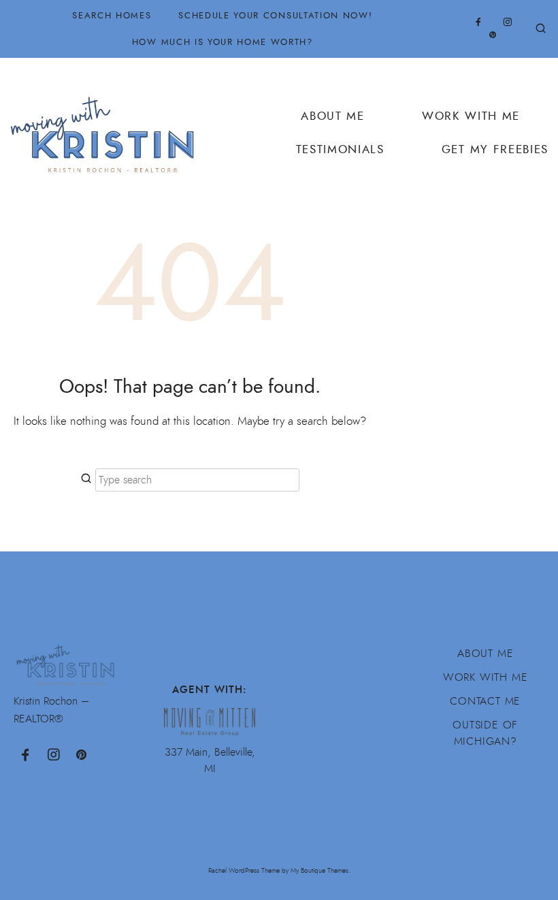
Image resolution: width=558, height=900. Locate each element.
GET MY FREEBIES (495, 149)
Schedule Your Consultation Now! (275, 15)
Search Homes (111, 15)
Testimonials (340, 149)
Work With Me (471, 116)
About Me (332, 116)
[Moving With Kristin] (107, 127)
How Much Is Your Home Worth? (222, 41)
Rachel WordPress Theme (244, 870)
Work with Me (485, 677)
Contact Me (485, 701)
